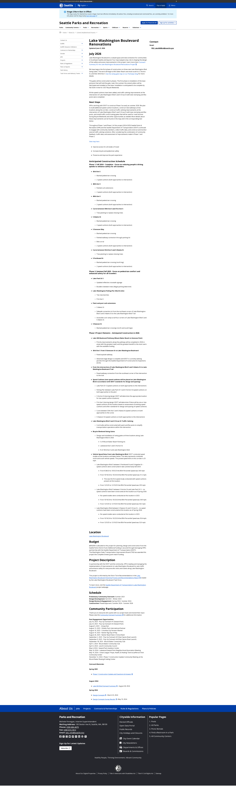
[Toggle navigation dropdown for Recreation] (100, 27)
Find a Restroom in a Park (162, 732)
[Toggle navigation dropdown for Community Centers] (80, 27)
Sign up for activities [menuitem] (167, 23)
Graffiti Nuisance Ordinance (68, 47)
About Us (71, 32)
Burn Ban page (90, 16)
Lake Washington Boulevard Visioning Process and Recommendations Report (114, 577)
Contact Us (63, 40)
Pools (85, 27)
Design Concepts (99, 695)
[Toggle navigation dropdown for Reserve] (129, 27)
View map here (94, 142)
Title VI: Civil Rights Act (145, 773)
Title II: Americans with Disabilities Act (122, 773)
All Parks (155, 725)
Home (65, 32)
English (83, 5)
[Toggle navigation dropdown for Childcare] (119, 27)
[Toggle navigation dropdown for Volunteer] (140, 27)
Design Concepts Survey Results (104, 699)
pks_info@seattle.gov (75, 732)
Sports (105, 27)
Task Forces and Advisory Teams (70, 73)
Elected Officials (126, 722)
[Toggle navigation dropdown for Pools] (88, 27)
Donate (62, 53)
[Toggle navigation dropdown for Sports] (109, 27)
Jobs (61, 57)
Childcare (115, 27)
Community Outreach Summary (111, 615)
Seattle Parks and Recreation (83, 23)
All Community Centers (161, 736)
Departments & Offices (133, 747)
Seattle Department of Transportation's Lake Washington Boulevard (117, 586)
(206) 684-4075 (72, 727)
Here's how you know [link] (86, 1)
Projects (62, 60)
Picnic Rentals (157, 729)
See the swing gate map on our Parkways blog (122, 74)
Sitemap (158, 773)
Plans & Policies (149, 708)
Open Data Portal (127, 725)
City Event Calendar (131, 738)
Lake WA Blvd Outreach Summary (104, 686)
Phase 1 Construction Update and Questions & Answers (112, 674)
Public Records (125, 729)
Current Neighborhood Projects (86, 32)
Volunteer (136, 27)
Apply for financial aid (149, 23)
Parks (61, 27)
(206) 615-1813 (70, 730)
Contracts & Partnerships (67, 50)
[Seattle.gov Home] (60, 32)
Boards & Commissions (133, 751)
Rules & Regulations (66, 63)
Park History (64, 70)
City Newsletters (130, 743)
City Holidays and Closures (130, 733)
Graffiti (62, 43)
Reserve (125, 27)
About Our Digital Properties (86, 773)
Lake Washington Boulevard (99, 536)
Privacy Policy (102, 773)
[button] (176, 1)
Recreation (95, 27)
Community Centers (72, 27)
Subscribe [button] (64, 748)
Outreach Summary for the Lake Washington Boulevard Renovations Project (117, 63)
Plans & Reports (65, 67)
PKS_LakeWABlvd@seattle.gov (162, 48)
